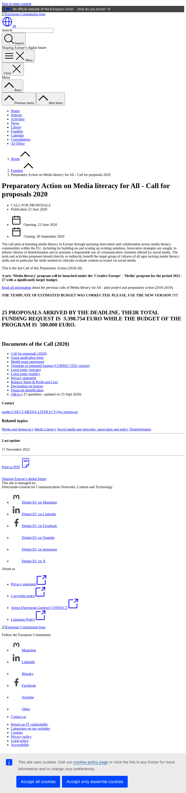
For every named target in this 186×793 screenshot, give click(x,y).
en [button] (14, 26)
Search (7, 30)
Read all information (16, 287)
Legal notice (20, 741)
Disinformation (140, 429)
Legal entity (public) (25, 374)
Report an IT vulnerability (29, 724)
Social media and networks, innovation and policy (93, 429)
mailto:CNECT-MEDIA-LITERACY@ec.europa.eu (40, 412)
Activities (17, 119)
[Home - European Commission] (23, 14)
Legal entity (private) (26, 370)
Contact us (18, 717)
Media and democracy (18, 429)
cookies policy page (90, 762)
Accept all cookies (38, 781)
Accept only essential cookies (94, 781)
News (15, 123)
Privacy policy (21, 737)
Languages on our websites (30, 728)
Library (16, 127)
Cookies (17, 732)
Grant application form (27, 358)
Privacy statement (23, 378)
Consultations (20, 139)
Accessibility (20, 745)
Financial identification (27, 390)
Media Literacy (45, 429)
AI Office (18, 143)
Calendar (17, 135)
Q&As (15, 394)
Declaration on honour (27, 386)
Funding (17, 131)
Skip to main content (16, 4)
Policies (16, 115)
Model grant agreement (27, 362)
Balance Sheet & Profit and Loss (34, 382)
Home (15, 111)
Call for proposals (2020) (29, 353)
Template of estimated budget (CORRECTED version (49, 366)
